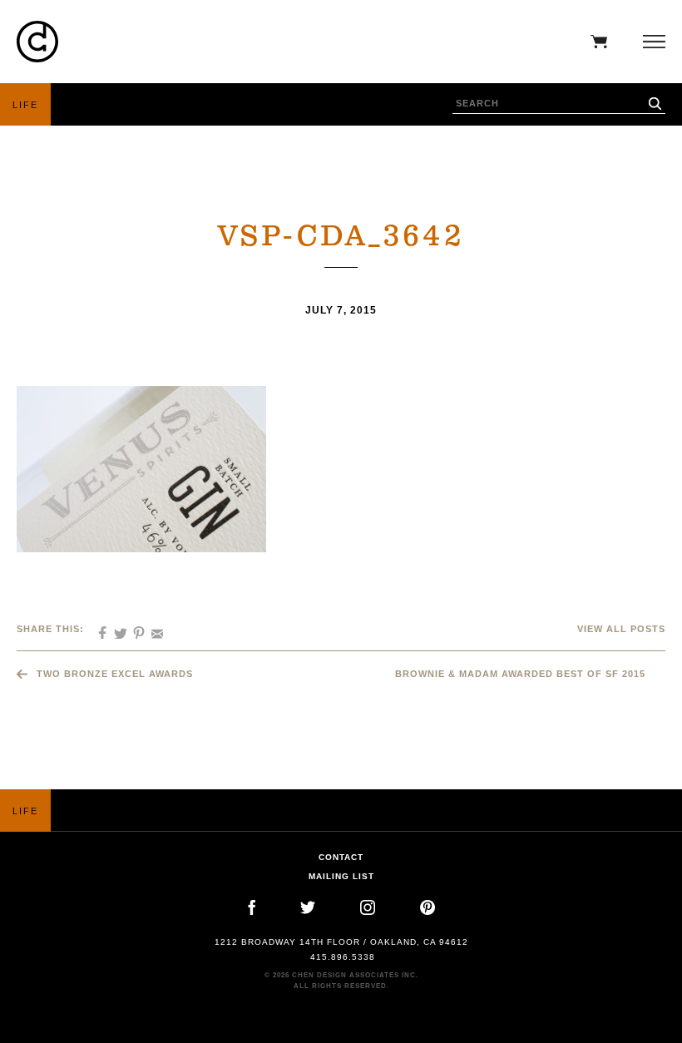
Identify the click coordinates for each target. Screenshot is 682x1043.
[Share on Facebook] (96, 628)
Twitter (307, 907)
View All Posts (621, 629)
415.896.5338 (342, 956)
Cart (594, 41)
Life (25, 105)
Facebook (251, 907)
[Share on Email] (151, 628)
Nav (650, 41)
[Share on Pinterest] (133, 628)
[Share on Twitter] (115, 628)
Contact (341, 857)
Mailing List (341, 876)
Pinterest (427, 907)
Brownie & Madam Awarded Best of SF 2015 (520, 674)
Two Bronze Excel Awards (115, 674)
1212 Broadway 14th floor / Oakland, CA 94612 (341, 942)
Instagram (367, 907)
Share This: (50, 629)
